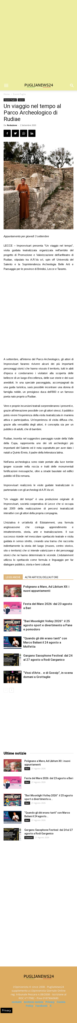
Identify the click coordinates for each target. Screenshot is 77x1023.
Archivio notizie (33, 1002)
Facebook (41, 1005)
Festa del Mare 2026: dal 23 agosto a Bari (48, 778)
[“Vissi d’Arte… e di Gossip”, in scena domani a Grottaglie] (12, 677)
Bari (27, 768)
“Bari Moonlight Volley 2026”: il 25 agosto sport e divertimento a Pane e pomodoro (47, 625)
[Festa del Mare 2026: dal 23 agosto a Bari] (12, 608)
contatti (16, 1002)
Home (7, 94)
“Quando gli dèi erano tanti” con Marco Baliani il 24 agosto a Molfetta (45, 642)
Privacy (49, 1002)
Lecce (21, 100)
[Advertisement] (38, 40)
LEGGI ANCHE (13, 577)
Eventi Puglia (19, 94)
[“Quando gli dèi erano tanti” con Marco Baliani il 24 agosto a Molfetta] (12, 642)
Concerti (29, 837)
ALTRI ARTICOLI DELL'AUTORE (41, 577)
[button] (72, 85)
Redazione (12, 125)
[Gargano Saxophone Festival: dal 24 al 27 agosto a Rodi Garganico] (12, 660)
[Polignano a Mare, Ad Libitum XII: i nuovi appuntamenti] (12, 591)
